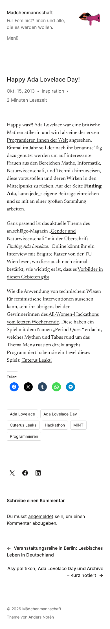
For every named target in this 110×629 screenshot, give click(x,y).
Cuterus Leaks (23, 425)
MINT (78, 425)
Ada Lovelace (22, 413)
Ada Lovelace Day (60, 413)
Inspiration (53, 91)
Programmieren (24, 436)
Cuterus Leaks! (36, 360)
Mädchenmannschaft (30, 12)
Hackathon (55, 425)
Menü (12, 38)
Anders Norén (41, 617)
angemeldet (40, 516)
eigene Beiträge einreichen (71, 194)
